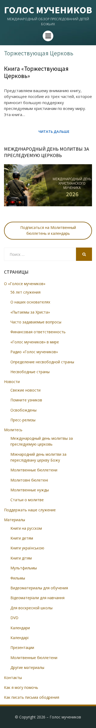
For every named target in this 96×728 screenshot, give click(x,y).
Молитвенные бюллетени (33, 469)
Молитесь (13, 429)
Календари (20, 627)
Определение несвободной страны (42, 361)
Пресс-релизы (22, 419)
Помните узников (26, 399)
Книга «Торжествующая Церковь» (36, 72)
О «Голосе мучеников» (24, 283)
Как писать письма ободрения (31, 697)
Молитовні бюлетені (29, 480)
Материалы (14, 519)
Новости (12, 381)
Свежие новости (25, 390)
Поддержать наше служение (30, 509)
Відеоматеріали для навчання (37, 597)
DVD (14, 617)
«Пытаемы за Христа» (30, 312)
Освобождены (23, 410)
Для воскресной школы (31, 607)
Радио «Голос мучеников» (34, 351)
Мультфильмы (23, 567)
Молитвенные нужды (29, 489)
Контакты (13, 677)
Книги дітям (21, 558)
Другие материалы (27, 667)
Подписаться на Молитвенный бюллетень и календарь (48, 230)
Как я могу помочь (21, 687)
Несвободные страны (30, 371)
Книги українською (27, 547)
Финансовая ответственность (38, 331)
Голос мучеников (48, 10)
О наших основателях (30, 302)
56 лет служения (25, 292)
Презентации (22, 647)
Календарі (19, 637)
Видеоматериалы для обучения (39, 587)
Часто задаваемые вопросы (35, 321)
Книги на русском (26, 528)
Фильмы (17, 578)
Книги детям (21, 538)
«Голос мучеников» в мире (34, 341)
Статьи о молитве (27, 499)
